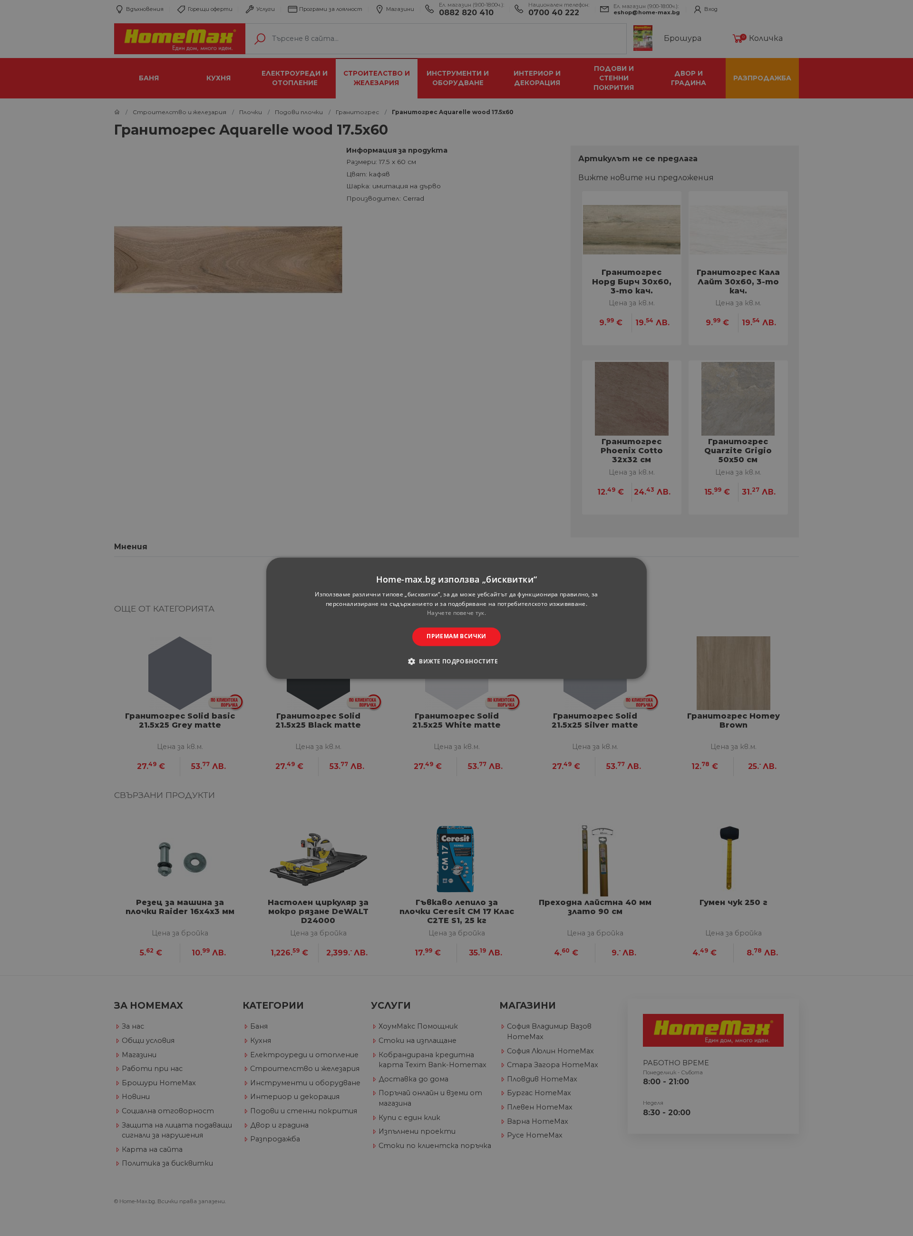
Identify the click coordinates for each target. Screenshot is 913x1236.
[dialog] (456, 618)
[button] (456, 661)
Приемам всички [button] (456, 637)
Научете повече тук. (456, 613)
